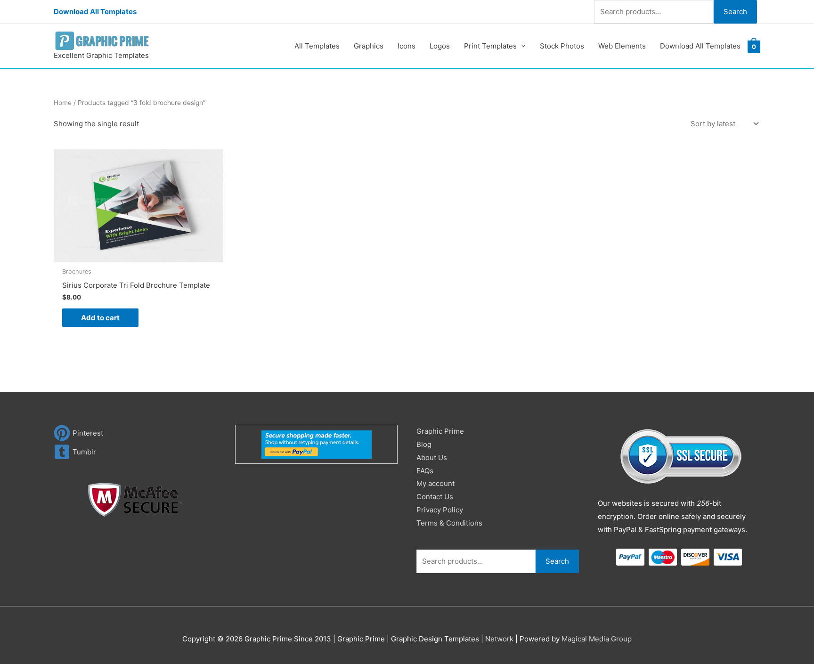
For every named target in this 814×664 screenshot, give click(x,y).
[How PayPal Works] (316, 443)
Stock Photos (562, 45)
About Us (431, 457)
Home (63, 102)
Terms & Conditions (449, 522)
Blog (423, 444)
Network (499, 638)
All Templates (317, 45)
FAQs (424, 470)
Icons (406, 45)
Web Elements (622, 45)
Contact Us (434, 496)
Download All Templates (95, 11)
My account (435, 483)
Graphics (368, 45)
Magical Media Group (597, 638)
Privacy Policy (439, 509)
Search (735, 11)
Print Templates (490, 45)
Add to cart (100, 317)
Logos (440, 45)
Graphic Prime (440, 431)
